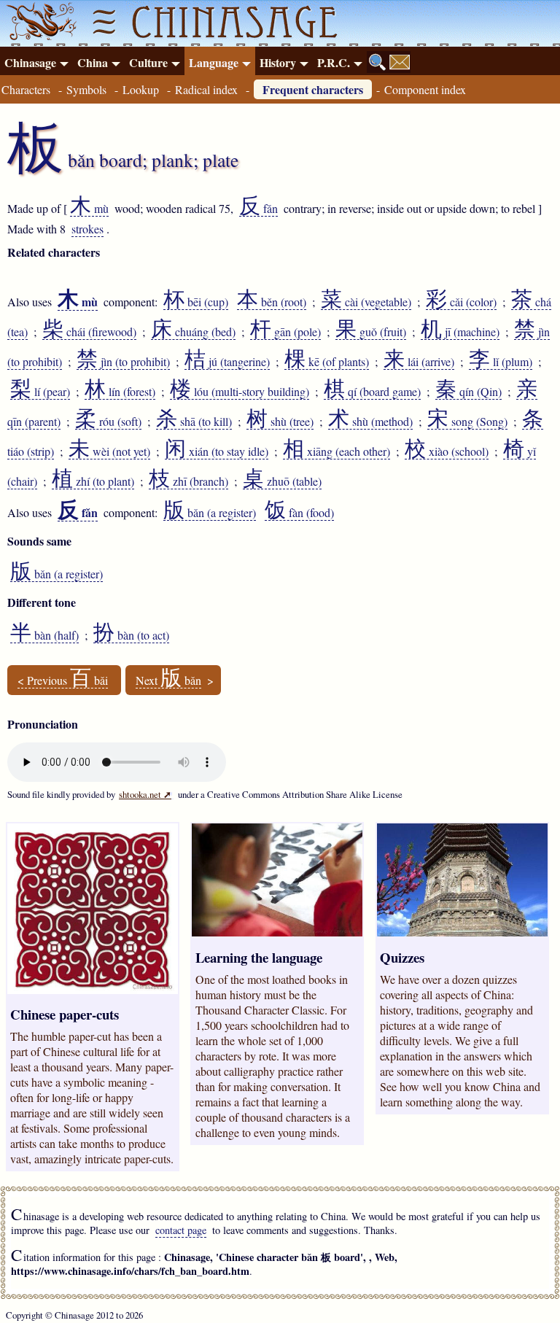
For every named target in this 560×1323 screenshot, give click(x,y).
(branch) (188, 481)
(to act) (131, 635)
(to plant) (93, 481)
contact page (180, 1230)
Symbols (86, 89)
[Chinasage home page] (39, 23)
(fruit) (370, 332)
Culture (148, 62)
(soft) (108, 422)
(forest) (120, 392)
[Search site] (378, 62)
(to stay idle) (216, 451)
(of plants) (326, 362)
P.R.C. (333, 62)
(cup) (195, 302)
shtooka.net (145, 794)
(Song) (467, 422)
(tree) (280, 422)
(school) (447, 451)
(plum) (500, 362)
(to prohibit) (123, 362)
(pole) (285, 332)
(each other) (336, 451)
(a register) (209, 513)
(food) (299, 513)
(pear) (40, 392)
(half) (44, 635)
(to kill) (194, 422)
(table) (282, 481)
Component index (425, 89)
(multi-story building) (239, 392)
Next (168, 680)
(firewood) (89, 332)
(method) (370, 422)
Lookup (140, 89)
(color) (461, 302)
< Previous (63, 680)
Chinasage (30, 62)
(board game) (372, 392)
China (92, 62)
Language (213, 62)
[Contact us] (400, 62)
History (278, 62)
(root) (271, 302)
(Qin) (468, 392)
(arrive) (419, 362)
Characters (25, 89)
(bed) (193, 332)
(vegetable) (366, 302)
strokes (87, 228)
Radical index (206, 89)
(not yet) (109, 451)
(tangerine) (227, 362)
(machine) (460, 332)
